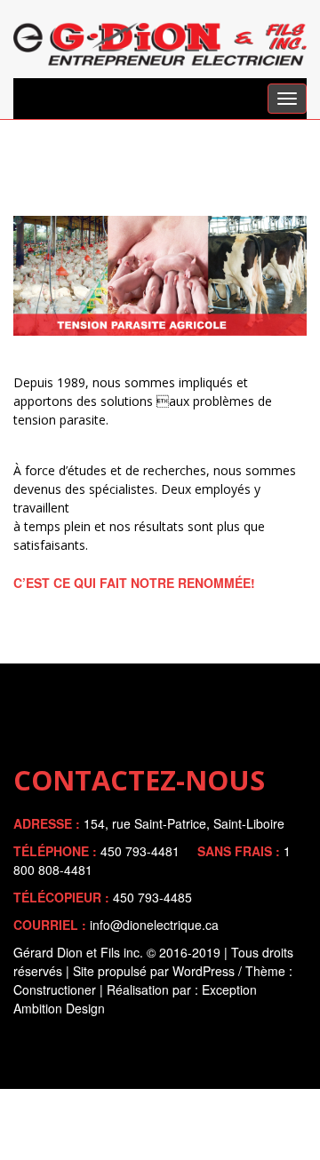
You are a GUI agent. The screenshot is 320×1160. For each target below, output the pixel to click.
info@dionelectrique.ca (154, 925)
